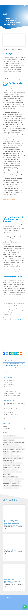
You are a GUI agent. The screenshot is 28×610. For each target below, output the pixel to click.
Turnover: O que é (10, 550)
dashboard (5, 449)
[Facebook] (4, 353)
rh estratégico (17, 481)
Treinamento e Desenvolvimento (12, 395)
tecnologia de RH (15, 483)
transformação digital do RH (15, 485)
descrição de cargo (20, 449)
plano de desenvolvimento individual (10, 476)
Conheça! (20, 320)
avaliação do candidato (19, 442)
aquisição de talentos (19, 437)
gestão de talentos (7, 467)
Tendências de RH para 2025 (11, 415)
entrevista (18, 456)
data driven (12, 449)
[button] (25, 607)
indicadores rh (6, 469)
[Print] (21, 353)
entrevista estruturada (7, 458)
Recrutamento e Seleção (10, 391)
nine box (13, 472)
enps (12, 453)
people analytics (6, 474)
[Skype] (15, 353)
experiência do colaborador (9, 463)
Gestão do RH (19, 32)
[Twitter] (7, 353)
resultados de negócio (8, 481)
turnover (16, 487)
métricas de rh (6, 472)
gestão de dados (16, 465)
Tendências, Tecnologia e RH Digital (12, 393)
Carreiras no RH (8, 382)
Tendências (5, 485)
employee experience (15, 451)
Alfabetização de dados (8, 437)
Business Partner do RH (8, 444)
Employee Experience (9, 384)
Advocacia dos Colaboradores (9, 435)
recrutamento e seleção (19, 478)
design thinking (6, 451)
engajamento (6, 453)
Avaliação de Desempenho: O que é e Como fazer (12, 581)
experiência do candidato (8, 460)
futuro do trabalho (7, 465)
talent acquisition (6, 483)
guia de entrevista (16, 467)
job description (14, 469)
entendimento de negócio (8, 456)
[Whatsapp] (12, 353)
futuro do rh (19, 463)
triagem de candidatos (8, 487)
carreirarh (17, 444)
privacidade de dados (7, 478)
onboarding (18, 472)
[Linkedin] (10, 353)
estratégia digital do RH (19, 458)
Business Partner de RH (9, 380)
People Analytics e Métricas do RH (12, 389)
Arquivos (5, 426)
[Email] (18, 353)
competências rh (6, 447)
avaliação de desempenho (8, 440)
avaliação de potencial (8, 442)
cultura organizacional (16, 447)
